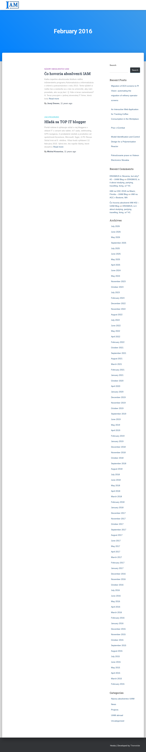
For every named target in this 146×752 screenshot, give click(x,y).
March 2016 (116, 612)
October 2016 (117, 585)
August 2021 (116, 358)
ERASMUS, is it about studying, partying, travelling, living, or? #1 (124, 182)
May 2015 (115, 667)
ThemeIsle (135, 745)
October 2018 (117, 458)
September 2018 (118, 463)
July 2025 (115, 248)
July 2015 (115, 656)
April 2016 (115, 607)
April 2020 (115, 386)
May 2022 (115, 331)
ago (66, 103)
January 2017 (117, 568)
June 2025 (116, 254)
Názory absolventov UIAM (56, 69)
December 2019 (118, 397)
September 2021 (118, 353)
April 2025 (115, 265)
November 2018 (118, 452)
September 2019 (118, 414)
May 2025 (115, 259)
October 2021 (117, 347)
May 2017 (115, 546)
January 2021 (117, 375)
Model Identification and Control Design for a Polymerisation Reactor (125, 141)
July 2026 (115, 226)
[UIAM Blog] (12, 5)
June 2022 (116, 325)
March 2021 (116, 364)
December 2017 (118, 513)
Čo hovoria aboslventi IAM (67, 73)
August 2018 (116, 469)
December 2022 (118, 303)
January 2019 (117, 441)
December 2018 (118, 447)
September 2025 (118, 243)
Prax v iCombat (118, 128)
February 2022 (117, 342)
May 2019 (115, 425)
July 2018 (115, 474)
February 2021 (117, 370)
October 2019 (117, 408)
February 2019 (117, 436)
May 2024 (115, 276)
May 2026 (115, 237)
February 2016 (117, 618)
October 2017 (117, 524)
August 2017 (116, 535)
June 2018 (116, 480)
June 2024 (116, 270)
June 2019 (116, 419)
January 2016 (117, 623)
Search (113, 65)
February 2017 (117, 562)
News (113, 704)
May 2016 (115, 601)
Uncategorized (51, 117)
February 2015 (117, 684)
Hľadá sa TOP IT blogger (65, 121)
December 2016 (118, 574)
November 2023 (118, 281)
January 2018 (117, 507)
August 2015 (116, 651)
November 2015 (118, 634)
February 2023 (117, 298)
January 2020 (117, 392)
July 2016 (115, 590)
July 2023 (115, 292)
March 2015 (116, 678)
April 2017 (115, 551)
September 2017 (118, 529)
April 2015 (115, 673)
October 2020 (117, 381)
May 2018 (115, 485)
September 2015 (118, 645)
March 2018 (116, 496)
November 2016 (118, 579)
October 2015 (117, 640)
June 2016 (116, 596)
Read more (54, 98)
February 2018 (117, 502)
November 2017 (118, 518)
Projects (114, 710)
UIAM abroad (117, 715)
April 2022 (115, 336)
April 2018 (115, 491)
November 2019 (118, 403)
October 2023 (117, 287)
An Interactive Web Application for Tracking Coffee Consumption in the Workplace (125, 114)
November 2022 (118, 309)
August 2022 (116, 314)
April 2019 (115, 430)
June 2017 (116, 540)
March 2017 (116, 557)
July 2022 (115, 320)
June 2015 (116, 662)
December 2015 (118, 629)
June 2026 (116, 232)
